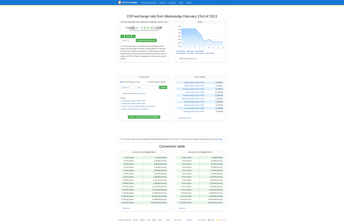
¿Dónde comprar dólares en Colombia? (135, 109)
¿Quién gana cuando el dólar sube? (134, 101)
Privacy (160, 220)
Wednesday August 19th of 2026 (193, 98)
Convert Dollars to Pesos (131, 82)
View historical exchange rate (146, 40)
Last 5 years (199, 53)
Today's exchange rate (148, 3)
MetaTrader (189, 220)
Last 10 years (209, 53)
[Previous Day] (122, 36)
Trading (188, 3)
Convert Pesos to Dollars (157, 82)
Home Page (218, 139)
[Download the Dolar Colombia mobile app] (211, 220)
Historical (162, 3)
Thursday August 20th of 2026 (193, 95)
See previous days (184, 118)
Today (128, 36)
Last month (190, 51)
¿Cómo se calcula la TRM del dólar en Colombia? (138, 106)
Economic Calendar (139, 93)
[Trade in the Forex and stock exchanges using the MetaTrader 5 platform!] (218, 3)
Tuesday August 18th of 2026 (194, 102)
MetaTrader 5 (193, 58)
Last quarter (200, 51)
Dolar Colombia (201, 220)
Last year (190, 53)
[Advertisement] (172, 9)
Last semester (181, 53)
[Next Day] (134, 36)
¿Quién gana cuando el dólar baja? (133, 103)
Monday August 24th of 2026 (194, 82)
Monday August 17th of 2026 (194, 105)
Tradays (168, 220)
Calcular (163, 87)
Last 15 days (180, 51)
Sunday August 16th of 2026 (194, 108)
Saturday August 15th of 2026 (193, 111)
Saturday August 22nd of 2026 (193, 89)
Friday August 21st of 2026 (194, 92)
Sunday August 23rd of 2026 (194, 86)
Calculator (172, 3)
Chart (181, 3)
